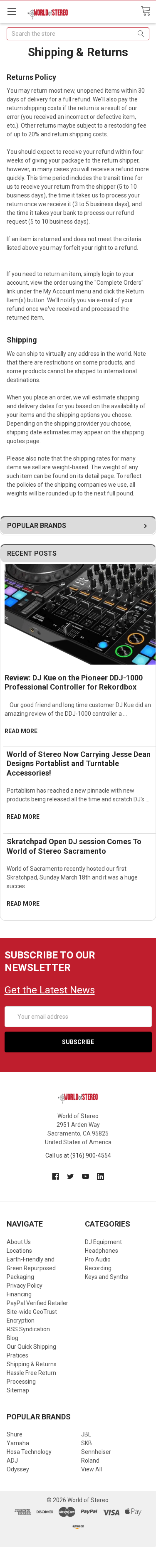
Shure (14, 1434)
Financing (19, 1294)
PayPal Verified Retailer (37, 1303)
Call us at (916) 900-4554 (78, 1155)
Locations (19, 1250)
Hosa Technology (29, 1451)
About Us (19, 1242)
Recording (98, 1268)
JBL (86, 1434)
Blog (12, 1338)
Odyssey (18, 1469)
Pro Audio (98, 1259)
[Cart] (148, 11)
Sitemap (18, 1390)
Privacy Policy (24, 1285)
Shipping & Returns (32, 1364)
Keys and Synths (106, 1277)
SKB (86, 1443)
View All (91, 1469)
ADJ (12, 1460)
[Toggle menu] (11, 11)
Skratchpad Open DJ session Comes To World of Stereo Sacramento (74, 846)
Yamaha (18, 1443)
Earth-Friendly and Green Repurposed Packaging (31, 1268)
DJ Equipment (103, 1242)
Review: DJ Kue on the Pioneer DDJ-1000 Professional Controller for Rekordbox (74, 682)
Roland (90, 1460)
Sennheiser (96, 1451)
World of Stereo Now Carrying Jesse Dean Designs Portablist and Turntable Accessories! (79, 763)
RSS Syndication (28, 1329)
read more (21, 731)
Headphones (101, 1250)
